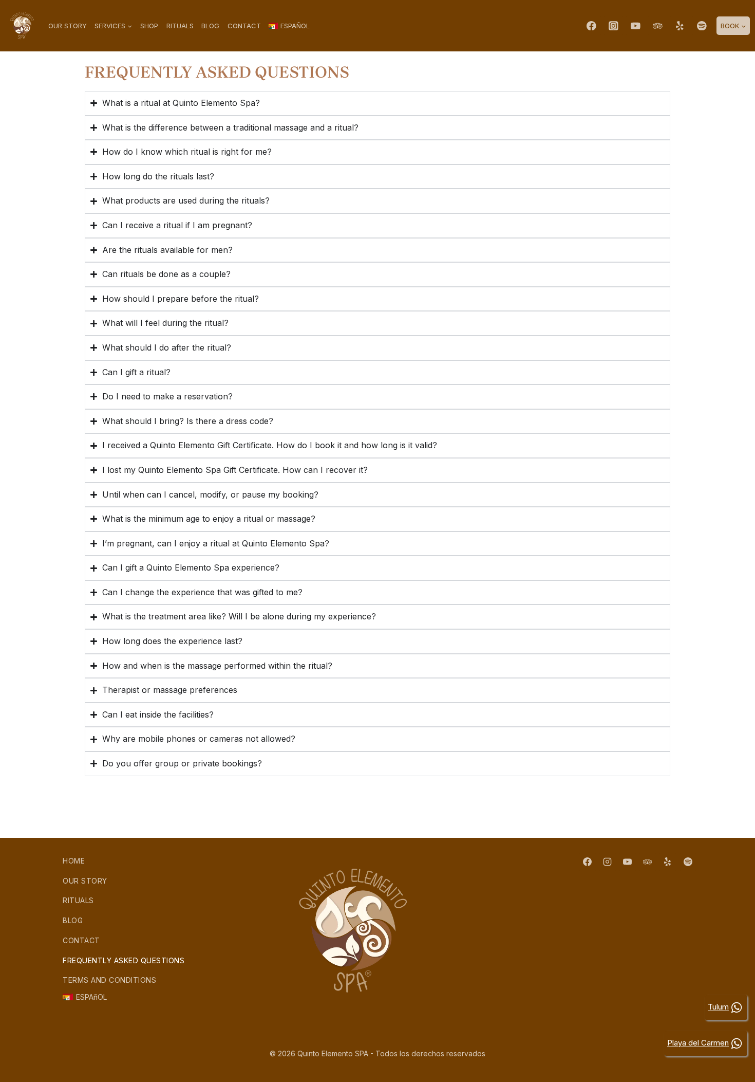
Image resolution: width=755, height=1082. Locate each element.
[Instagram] (613, 25)
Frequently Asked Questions (123, 960)
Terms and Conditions (109, 980)
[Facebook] (587, 862)
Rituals (180, 26)
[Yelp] (679, 25)
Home (74, 860)
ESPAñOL (91, 997)
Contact (244, 26)
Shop (149, 26)
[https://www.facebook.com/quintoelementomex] (591, 25)
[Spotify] (701, 25)
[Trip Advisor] (657, 25)
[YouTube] (635, 25)
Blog (210, 26)
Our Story (67, 26)
